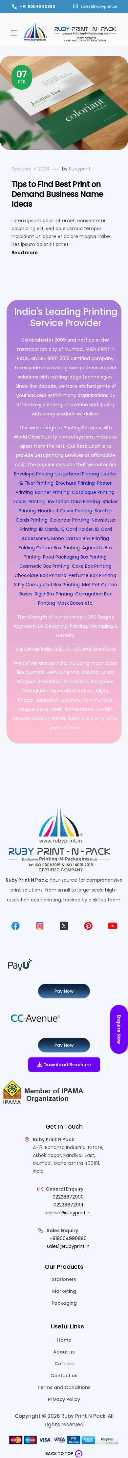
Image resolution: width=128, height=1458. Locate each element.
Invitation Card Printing (74, 501)
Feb (21, 76)
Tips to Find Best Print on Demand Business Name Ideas (57, 194)
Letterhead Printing (77, 474)
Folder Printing (29, 501)
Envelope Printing (33, 474)
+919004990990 (68, 1238)
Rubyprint (80, 169)
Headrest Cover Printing (65, 510)
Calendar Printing (69, 520)
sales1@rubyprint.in (68, 1246)
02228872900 (68, 1197)
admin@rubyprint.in (68, 1212)
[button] (13, 32)
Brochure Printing (75, 483)
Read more (24, 252)
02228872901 (68, 1204)
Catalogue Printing (93, 492)
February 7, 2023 (30, 169)
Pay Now (64, 991)
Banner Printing (52, 492)
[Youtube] (112, 926)
